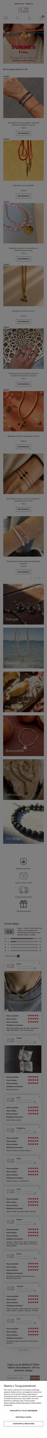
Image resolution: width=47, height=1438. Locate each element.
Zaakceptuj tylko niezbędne (23, 1411)
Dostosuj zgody (23, 1417)
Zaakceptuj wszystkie (23, 1424)
